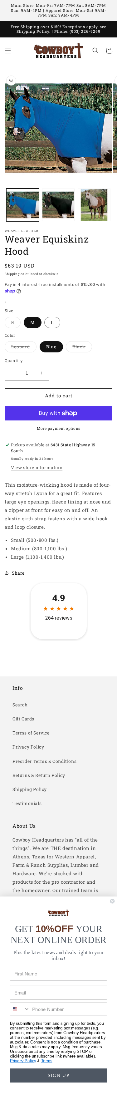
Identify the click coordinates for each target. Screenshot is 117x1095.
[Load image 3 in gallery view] (94, 205)
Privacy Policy (28, 747)
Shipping (12, 274)
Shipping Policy (29, 789)
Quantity (14, 360)
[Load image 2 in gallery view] (58, 205)
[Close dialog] (112, 901)
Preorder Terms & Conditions (44, 761)
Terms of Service (31, 733)
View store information (36, 467)
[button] (8, 50)
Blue (51, 347)
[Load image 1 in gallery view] (22, 205)
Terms (46, 1060)
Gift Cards (23, 719)
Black (82, 347)
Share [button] (18, 573)
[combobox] (20, 1009)
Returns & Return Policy (38, 775)
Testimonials (26, 803)
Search (20, 705)
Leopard (24, 347)
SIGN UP (59, 1075)
